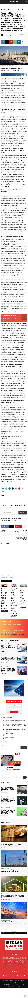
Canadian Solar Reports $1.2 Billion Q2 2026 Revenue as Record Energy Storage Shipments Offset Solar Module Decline (8, 811)
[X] (7, 42)
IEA (12, 518)
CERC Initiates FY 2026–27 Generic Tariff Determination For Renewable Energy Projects (13, 922)
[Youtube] (24, 976)
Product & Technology (5, 643)
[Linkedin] (19, 42)
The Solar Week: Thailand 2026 (12, 739)
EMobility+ (22, 980)
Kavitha (2, 872)
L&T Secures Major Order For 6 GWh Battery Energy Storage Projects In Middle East (23, 597)
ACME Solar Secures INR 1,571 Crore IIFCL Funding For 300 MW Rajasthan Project (12, 845)
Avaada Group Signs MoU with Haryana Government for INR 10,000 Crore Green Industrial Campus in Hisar (8, 670)
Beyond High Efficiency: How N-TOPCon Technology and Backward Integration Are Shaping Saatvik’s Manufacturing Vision (8, 648)
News (2, 9)
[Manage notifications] (25, 996)
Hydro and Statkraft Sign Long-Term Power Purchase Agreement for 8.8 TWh (13, 870)
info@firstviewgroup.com (16, 966)
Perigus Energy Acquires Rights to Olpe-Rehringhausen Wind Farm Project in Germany (8, 799)
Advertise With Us (6, 980)
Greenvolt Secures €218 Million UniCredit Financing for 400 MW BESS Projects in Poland (8, 789)
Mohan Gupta (4, 847)
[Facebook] (3, 42)
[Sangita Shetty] (2, 35)
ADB (6, 518)
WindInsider (10, 982)
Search (2, 745)
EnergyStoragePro (17, 982)
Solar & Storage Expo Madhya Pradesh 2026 (15, 721)
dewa (9, 518)
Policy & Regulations (5, 920)
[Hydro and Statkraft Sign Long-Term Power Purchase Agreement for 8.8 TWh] (14, 858)
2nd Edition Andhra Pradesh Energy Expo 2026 (15, 725)
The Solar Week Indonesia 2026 (12, 735)
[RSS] (17, 976)
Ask (24, 777)
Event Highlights (13, 615)
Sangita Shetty (8, 35)
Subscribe (22, 512)
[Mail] (14, 976)
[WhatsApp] (15, 42)
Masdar (15, 518)
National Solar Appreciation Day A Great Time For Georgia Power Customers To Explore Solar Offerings (7, 533)
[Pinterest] (11, 42)
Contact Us (17, 980)
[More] (23, 42)
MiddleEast (20, 518)
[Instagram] (7, 975)
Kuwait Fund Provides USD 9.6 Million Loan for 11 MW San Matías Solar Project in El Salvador (4, 598)
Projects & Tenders (22, 607)
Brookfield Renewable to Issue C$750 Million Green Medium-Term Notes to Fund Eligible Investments (13, 897)
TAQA (15, 520)
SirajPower (10, 520)
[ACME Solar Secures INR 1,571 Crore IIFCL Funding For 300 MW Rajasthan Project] (14, 833)
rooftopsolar (4, 520)
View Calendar (4, 741)
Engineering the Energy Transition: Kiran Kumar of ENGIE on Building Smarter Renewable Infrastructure (8, 659)
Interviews (3, 655)
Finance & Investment (3, 611)
